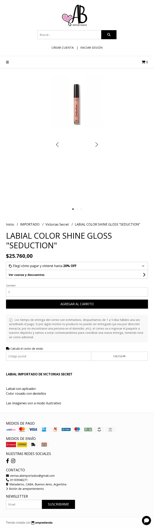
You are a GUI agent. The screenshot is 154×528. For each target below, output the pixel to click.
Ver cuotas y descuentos (27, 275)
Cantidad (10, 285)
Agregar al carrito (77, 304)
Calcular (119, 356)
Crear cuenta (63, 47)
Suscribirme (58, 504)
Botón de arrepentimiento (26, 489)
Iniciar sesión (91, 47)
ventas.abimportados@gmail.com (32, 476)
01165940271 (18, 480)
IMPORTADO (30, 224)
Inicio (10, 224)
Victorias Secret (58, 224)
